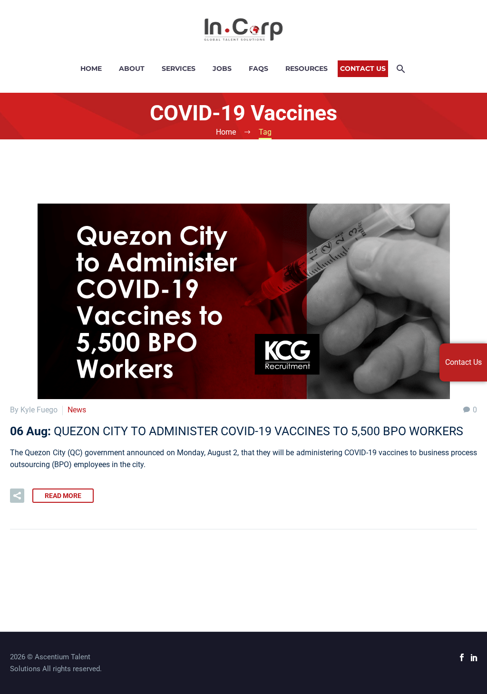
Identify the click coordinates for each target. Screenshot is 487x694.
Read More (63, 495)
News (77, 409)
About (132, 68)
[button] (17, 496)
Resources (306, 68)
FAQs (258, 68)
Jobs (222, 68)
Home (91, 68)
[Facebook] (462, 657)
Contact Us (363, 68)
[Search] (400, 69)
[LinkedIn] (474, 657)
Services (178, 68)
